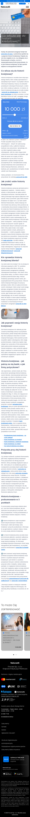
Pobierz (23, 3)
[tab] (6, 102)
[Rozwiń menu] (27, 7)
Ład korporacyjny (7, 743)
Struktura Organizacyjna (9, 740)
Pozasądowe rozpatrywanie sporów (13, 746)
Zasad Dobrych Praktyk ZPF (10, 696)
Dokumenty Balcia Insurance (11, 749)
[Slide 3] (16, 654)
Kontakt (4, 726)
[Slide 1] (13, 654)
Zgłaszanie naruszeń (8, 733)
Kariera (4, 730)
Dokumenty (5, 723)
